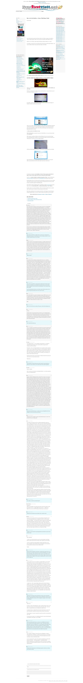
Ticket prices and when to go (20, 62)
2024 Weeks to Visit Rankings (20, 38)
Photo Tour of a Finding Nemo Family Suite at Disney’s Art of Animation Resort (60, 48)
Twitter (46, 194)
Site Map (41, 680)
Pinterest (50, 194)
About (43, 680)
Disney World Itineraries (60, 54)
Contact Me (17, 22)
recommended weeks (42, 178)
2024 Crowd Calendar (19, 39)
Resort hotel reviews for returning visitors (21, 65)
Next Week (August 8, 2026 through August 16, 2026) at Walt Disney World (60, 31)
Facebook (39, 194)
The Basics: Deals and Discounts (20, 86)
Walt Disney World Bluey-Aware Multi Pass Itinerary (60, 46)
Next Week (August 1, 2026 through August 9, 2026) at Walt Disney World (60, 33)
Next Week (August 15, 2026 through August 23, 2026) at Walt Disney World (60, 30)
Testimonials (17, 87)
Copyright (45, 680)
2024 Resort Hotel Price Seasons (20, 40)
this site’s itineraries (30, 178)
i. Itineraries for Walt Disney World (32, 198)
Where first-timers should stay (20, 64)
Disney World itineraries (19, 75)
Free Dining (18, 80)
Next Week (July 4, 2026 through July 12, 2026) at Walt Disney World (60, 38)
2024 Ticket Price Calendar (19, 41)
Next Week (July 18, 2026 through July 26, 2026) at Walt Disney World (60, 35)
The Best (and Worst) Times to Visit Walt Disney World (60, 57)
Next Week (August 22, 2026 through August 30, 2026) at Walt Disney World (60, 28)
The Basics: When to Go (19, 57)
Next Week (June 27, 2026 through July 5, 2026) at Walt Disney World (60, 40)
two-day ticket (49, 184)
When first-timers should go (19, 58)
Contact (52, 680)
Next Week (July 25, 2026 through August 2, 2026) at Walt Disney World (60, 34)
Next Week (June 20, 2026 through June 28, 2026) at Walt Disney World (60, 41)
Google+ (43, 194)
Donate (54, 680)
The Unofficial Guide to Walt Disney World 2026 (60, 21)
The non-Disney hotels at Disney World (21, 70)
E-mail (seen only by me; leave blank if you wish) (33, 669)
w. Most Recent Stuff (30, 200)
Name (28, 666)
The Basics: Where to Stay (19, 63)
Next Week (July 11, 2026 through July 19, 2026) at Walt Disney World (60, 37)
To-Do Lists (18, 84)
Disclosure (50, 680)
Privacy (47, 680)
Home (39, 680)
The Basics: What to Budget (19, 85)
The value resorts (18, 66)
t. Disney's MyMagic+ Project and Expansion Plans (34, 199)
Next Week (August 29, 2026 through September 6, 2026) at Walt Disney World (60, 27)
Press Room (57, 680)
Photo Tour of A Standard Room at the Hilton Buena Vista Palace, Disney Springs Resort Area (60, 50)
